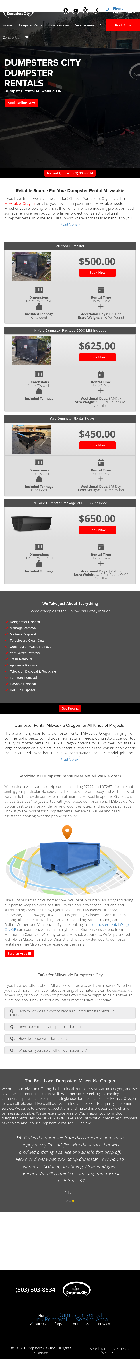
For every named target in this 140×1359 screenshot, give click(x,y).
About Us (38, 1323)
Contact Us (11, 37)
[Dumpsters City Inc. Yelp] (85, 9)
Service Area (18, 953)
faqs (58, 1323)
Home (7, 25)
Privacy (104, 1323)
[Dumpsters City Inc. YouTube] (75, 10)
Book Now (123, 25)
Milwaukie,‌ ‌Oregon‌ (19, 203)
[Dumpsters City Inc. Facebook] (65, 10)
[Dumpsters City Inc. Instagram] (95, 10)
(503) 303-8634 (35, 1289)
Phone (118, 8)
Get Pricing (70, 708)
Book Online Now (21, 102)
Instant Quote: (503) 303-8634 (70, 173)
